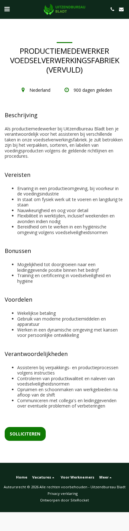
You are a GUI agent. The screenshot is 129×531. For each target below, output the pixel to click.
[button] (7, 9)
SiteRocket (79, 500)
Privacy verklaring (63, 493)
